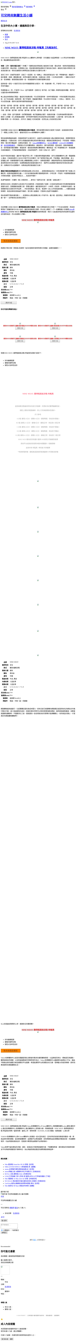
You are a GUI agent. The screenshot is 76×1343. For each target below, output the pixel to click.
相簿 (6, 34)
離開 (11, 1339)
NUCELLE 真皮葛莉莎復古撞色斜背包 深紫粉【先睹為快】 (25, 1181)
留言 (16, 1208)
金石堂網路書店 (9, 145)
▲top (2, 1217)
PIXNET (23, 1315)
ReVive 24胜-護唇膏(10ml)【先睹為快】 (18, 1174)
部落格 (7, 37)
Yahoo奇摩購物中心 (39, 143)
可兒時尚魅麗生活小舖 (16, 15)
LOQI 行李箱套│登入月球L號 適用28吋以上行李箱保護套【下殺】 (28, 1176)
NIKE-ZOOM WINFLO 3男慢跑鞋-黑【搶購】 (20, 1167)
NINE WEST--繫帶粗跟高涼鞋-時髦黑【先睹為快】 (31, 47)
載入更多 (4, 1220)
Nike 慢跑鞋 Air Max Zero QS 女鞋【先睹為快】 (21, 1179)
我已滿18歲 (5, 1339)
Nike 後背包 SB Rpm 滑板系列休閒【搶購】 (20, 1186)
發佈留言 (4, 1232)
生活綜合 (17, 30)
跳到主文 (4, 21)
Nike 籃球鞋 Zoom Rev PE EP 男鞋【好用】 (19, 1164)
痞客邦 (12, 1208)
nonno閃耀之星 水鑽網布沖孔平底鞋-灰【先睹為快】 (23, 1171)
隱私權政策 (49, 1315)
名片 (6, 39)
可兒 (2, 1196)
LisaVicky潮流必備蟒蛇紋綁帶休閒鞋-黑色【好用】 (22, 1183)
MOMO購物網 (52, 143)
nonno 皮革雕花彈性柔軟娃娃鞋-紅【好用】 (20, 1169)
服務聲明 (56, 1315)
